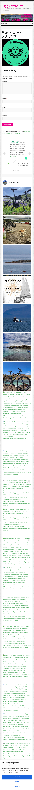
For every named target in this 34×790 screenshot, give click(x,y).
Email (4, 107)
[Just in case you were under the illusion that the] (17, 698)
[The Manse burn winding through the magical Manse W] (17, 610)
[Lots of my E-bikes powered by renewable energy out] (17, 201)
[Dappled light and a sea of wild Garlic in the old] (17, 581)
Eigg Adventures (13, 6)
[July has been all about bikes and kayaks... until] (17, 289)
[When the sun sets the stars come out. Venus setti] (17, 639)
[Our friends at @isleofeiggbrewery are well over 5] (17, 435)
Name (4, 98)
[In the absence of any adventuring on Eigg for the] (17, 727)
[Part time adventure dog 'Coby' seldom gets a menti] (17, 230)
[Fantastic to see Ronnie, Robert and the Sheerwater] (17, 318)
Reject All (17, 786)
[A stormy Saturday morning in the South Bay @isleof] (17, 522)
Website (4, 115)
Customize (17, 781)
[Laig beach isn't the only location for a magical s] (17, 668)
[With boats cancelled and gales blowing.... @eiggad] (17, 493)
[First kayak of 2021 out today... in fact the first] (17, 347)
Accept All (17, 776)
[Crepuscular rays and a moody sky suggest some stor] (17, 464)
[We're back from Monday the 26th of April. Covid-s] (17, 376)
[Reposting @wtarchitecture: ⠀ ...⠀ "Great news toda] (17, 552)
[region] (17, 775)
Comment (5, 81)
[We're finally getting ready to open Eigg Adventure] (17, 405)
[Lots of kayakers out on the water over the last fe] (17, 259)
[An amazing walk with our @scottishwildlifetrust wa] (17, 756)
